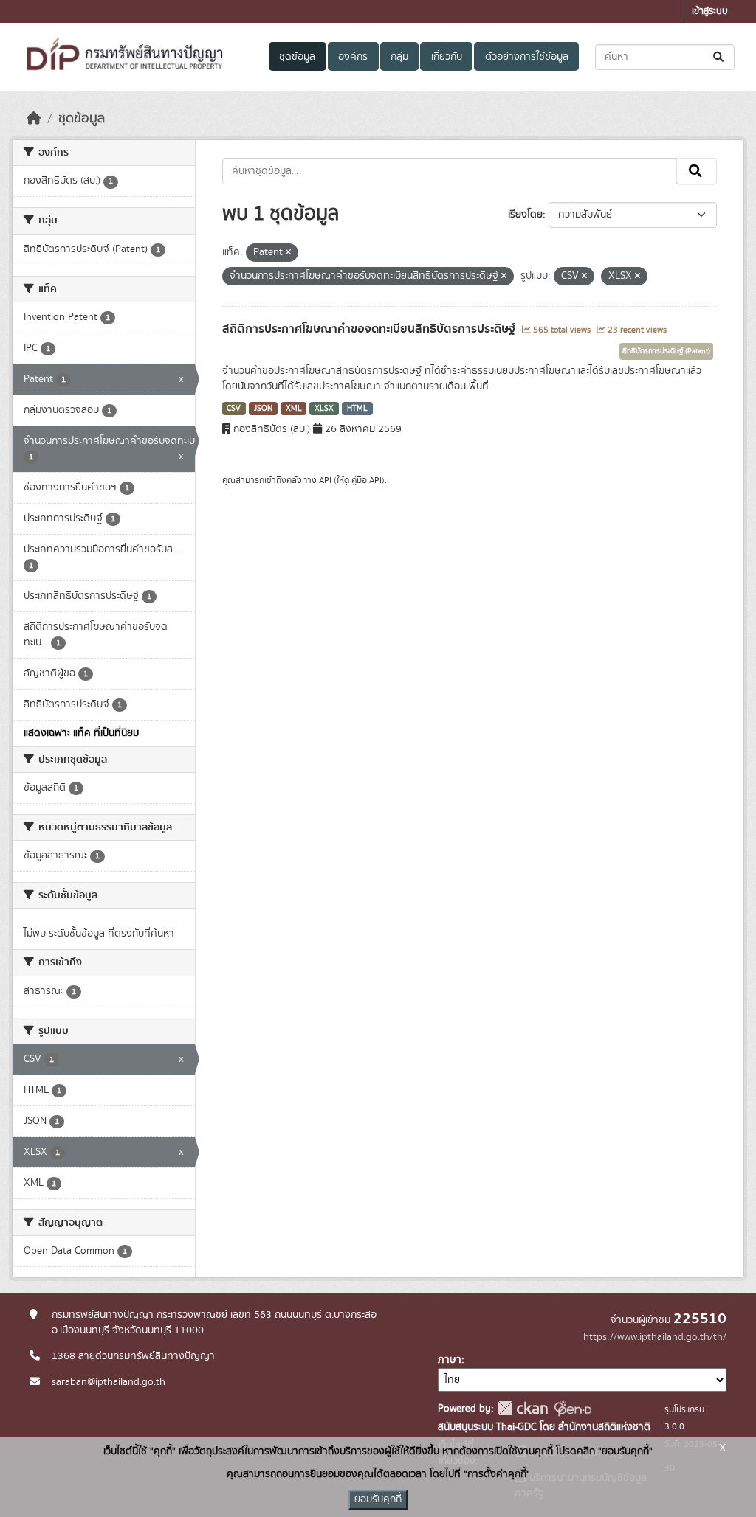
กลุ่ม (399, 56)
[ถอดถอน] (288, 253)
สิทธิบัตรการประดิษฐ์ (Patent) (666, 351)
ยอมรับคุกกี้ (378, 1499)
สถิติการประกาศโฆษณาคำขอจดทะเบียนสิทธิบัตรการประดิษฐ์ (370, 329)
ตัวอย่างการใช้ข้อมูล (526, 56)
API (325, 480)
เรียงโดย (525, 214)
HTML (357, 408)
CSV (234, 408)
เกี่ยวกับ (446, 56)
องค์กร (353, 56)
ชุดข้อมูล (297, 56)
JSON (263, 408)
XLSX (324, 408)
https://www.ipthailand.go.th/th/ (654, 1337)
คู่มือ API (366, 480)
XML (294, 408)
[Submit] (719, 57)
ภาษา (449, 1360)
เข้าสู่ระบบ (710, 11)
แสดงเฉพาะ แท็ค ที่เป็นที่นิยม (81, 733)
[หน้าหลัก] (34, 118)
